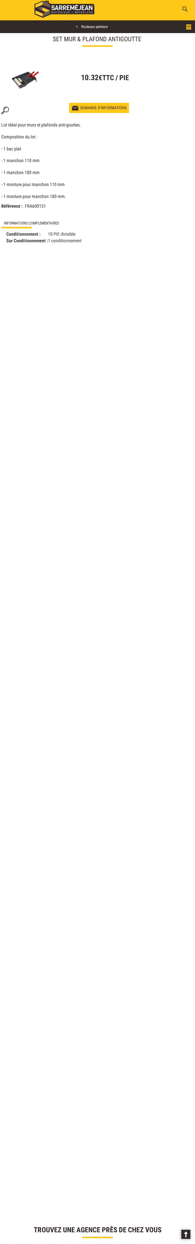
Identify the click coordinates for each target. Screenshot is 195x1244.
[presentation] (49, 223)
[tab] (49, 223)
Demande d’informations (103, 107)
